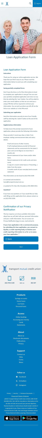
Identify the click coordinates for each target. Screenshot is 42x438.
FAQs (21, 357)
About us (21, 336)
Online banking (21, 317)
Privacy (21, 344)
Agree (10, 239)
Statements (21, 325)
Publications (21, 341)
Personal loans (21, 306)
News (21, 362)
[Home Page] (21, 268)
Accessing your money (21, 320)
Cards (21, 322)
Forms (21, 360)
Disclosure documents (21, 338)
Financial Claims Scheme (20, 396)
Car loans (21, 304)
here (17, 221)
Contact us (21, 354)
